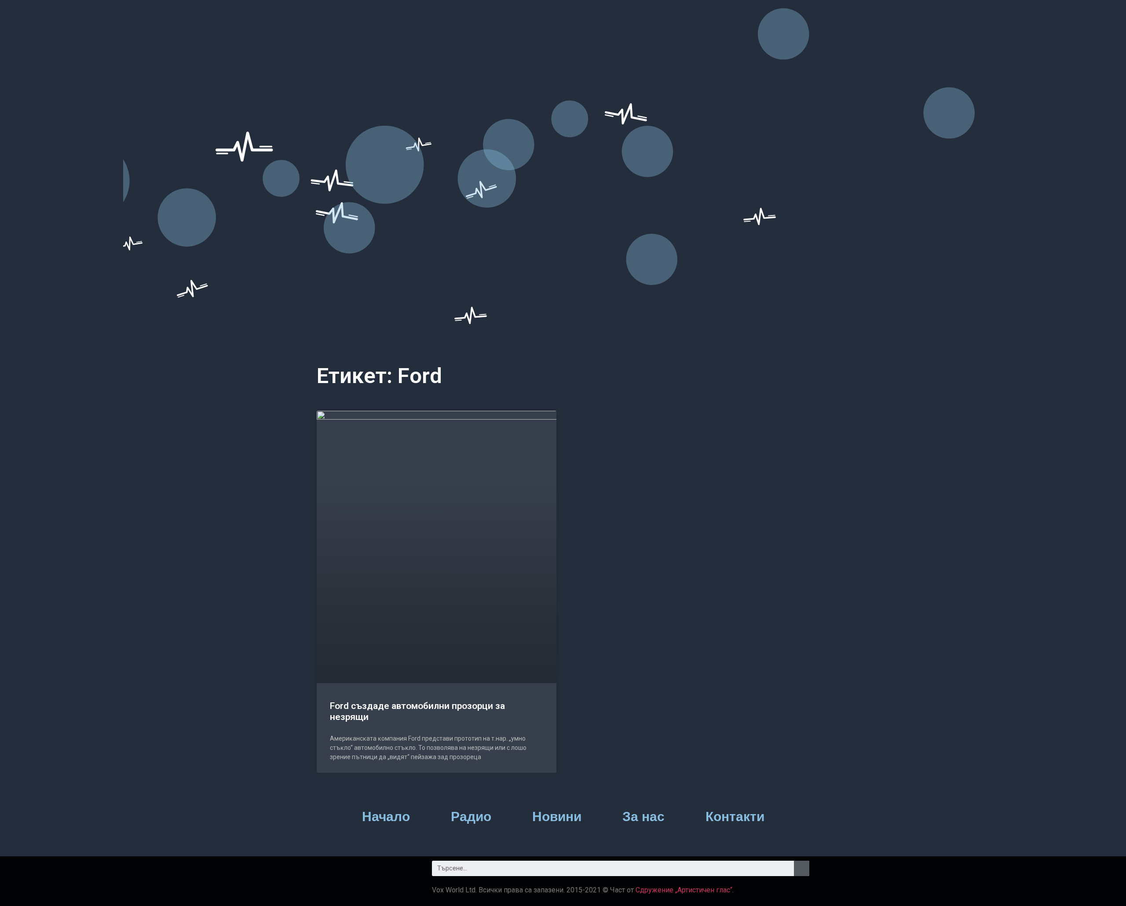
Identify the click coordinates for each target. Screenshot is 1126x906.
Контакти (735, 816)
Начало (386, 816)
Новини (556, 816)
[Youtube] (376, 872)
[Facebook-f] (328, 872)
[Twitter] (352, 872)
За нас (643, 816)
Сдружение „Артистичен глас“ (684, 890)
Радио (471, 816)
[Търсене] (801, 868)
